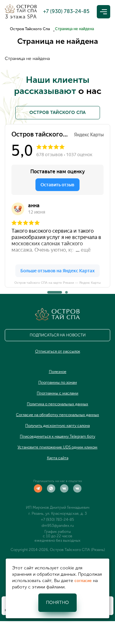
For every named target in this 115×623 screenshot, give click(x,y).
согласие (83, 581)
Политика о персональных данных (57, 404)
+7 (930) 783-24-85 (57, 519)
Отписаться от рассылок (57, 351)
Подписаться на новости (58, 335)
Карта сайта (57, 458)
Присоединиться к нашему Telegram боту (57, 436)
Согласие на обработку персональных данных (57, 415)
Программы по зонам (57, 382)
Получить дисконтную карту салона (57, 425)
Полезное (57, 371)
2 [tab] (66, 290)
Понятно (57, 602)
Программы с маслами (57, 393)
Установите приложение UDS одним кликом (57, 447)
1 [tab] (48, 290)
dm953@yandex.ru (58, 525)
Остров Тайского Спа (30, 29)
